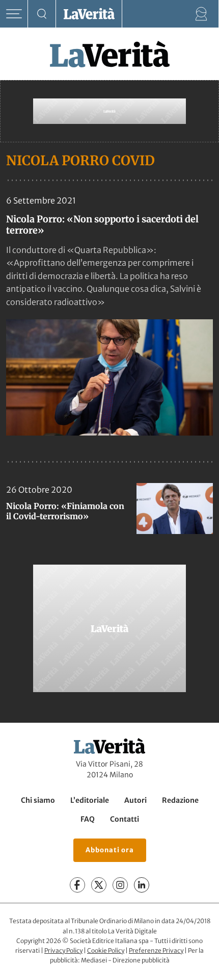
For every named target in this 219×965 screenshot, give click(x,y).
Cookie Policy (105, 950)
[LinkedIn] (141, 885)
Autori (135, 800)
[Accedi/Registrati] (201, 14)
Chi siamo (38, 800)
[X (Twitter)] (98, 885)
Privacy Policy (63, 950)
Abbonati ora (110, 850)
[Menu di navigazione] (14, 14)
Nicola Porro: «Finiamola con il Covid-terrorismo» (65, 511)
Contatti (124, 819)
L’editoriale (89, 800)
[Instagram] (120, 885)
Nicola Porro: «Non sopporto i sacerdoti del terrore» (102, 224)
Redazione (180, 800)
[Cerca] (42, 14)
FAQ (87, 819)
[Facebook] (77, 885)
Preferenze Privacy (156, 950)
